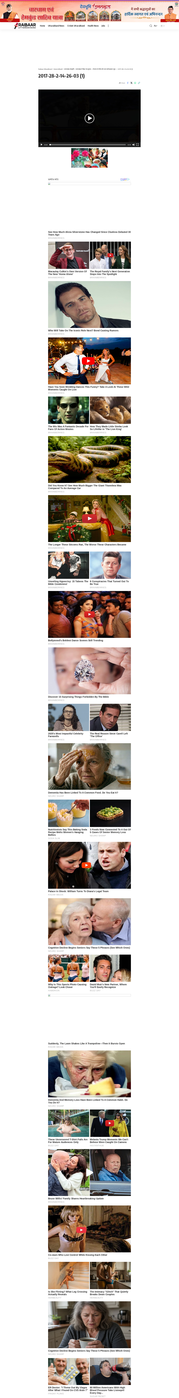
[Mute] (133, 144)
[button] (108, 25)
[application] (89, 118)
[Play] (41, 144)
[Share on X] (131, 83)
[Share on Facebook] (127, 83)
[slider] (87, 144)
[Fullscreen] (137, 144)
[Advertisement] (89, 47)
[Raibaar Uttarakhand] (25, 25)
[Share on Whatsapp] (135, 83)
